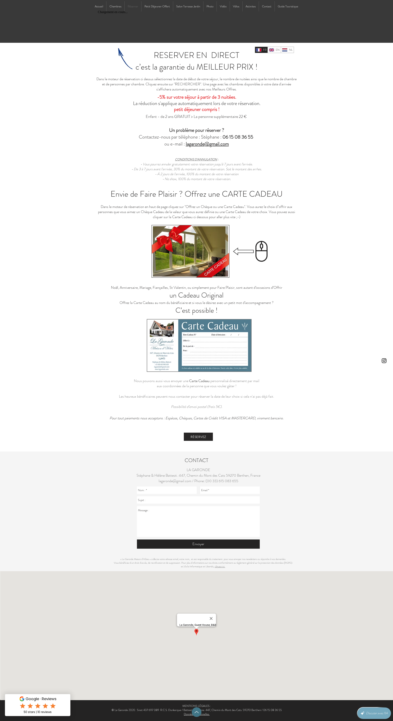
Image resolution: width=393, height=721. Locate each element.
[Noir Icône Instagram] (384, 361)
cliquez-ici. (220, 566)
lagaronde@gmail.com (207, 143)
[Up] (196, 712)
